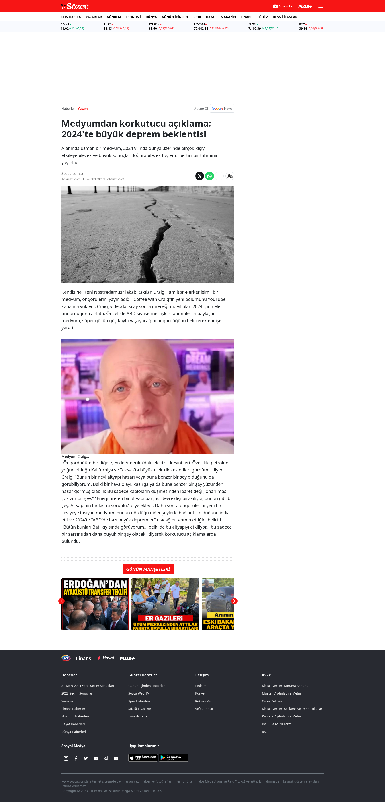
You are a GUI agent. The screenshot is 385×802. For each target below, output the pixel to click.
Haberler (69, 674)
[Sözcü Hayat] (105, 658)
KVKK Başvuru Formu (277, 724)
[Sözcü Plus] (127, 658)
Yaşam (83, 108)
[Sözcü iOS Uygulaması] (143, 757)
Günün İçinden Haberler (146, 686)
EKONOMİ (133, 17)
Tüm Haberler (138, 716)
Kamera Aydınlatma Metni (281, 716)
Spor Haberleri (139, 701)
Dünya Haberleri (73, 732)
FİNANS (246, 17)
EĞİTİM (262, 17)
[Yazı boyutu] (229, 176)
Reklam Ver (203, 701)
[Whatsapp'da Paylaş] (209, 176)
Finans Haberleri (73, 709)
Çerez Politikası (273, 701)
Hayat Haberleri (73, 724)
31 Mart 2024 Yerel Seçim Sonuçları (87, 686)
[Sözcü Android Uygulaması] (173, 757)
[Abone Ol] (222, 108)
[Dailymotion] (106, 758)
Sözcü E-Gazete (139, 709)
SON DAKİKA (71, 17)
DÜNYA (151, 17)
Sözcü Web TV (138, 693)
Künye (200, 693)
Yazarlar (67, 701)
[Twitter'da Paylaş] (199, 176)
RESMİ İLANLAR (285, 17)
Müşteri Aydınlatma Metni (281, 693)
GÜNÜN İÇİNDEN (175, 17)
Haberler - (69, 108)
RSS (265, 732)
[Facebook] (76, 758)
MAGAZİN (228, 17)
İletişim (200, 686)
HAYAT (211, 17)
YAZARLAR (94, 17)
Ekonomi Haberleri (75, 716)
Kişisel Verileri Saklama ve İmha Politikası (293, 709)
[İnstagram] (65, 758)
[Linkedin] (116, 758)
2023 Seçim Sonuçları (77, 693)
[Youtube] (96, 758)
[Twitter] (86, 758)
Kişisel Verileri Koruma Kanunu (285, 686)
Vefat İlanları (204, 709)
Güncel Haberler (142, 674)
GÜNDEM (114, 17)
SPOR (197, 17)
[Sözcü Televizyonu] (66, 658)
